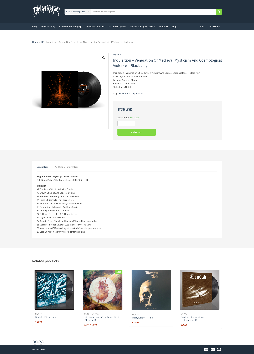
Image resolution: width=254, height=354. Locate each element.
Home (35, 42)
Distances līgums (117, 26)
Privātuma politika (95, 26)
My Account (214, 26)
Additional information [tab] (66, 166)
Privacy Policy (48, 26)
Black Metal (125, 93)
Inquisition (137, 93)
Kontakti (163, 26)
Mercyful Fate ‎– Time (142, 317)
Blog (174, 26)
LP (42, 42)
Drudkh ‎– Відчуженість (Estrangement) (192, 318)
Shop (34, 26)
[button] (103, 57)
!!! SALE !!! (87, 314)
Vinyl (118, 54)
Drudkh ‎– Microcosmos (46, 317)
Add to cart (136, 132)
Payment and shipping (70, 26)
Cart (202, 26)
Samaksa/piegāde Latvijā (142, 26)
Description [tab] (42, 166)
